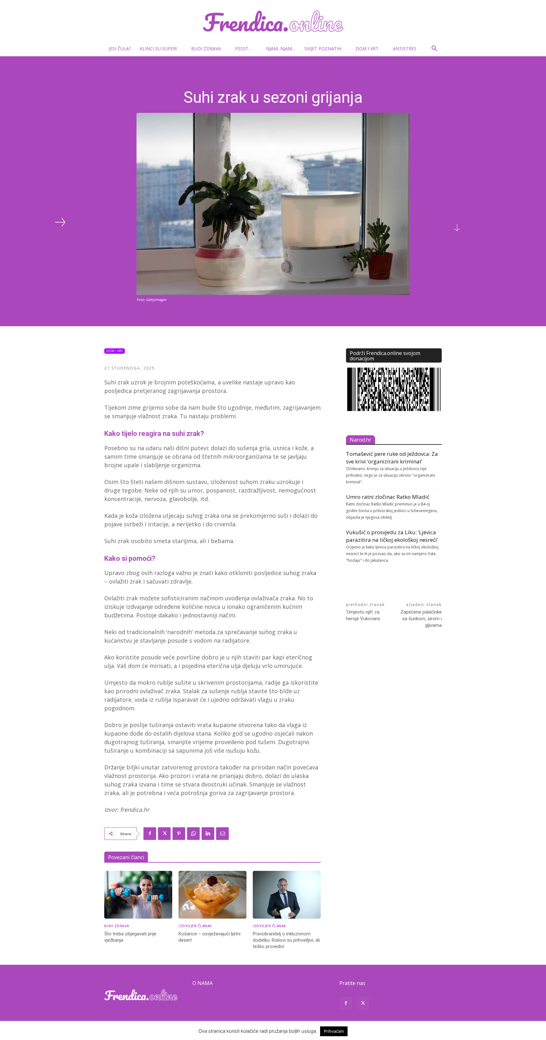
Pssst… (243, 49)
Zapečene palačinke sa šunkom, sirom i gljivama (421, 618)
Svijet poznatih (322, 49)
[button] (434, 49)
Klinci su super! (158, 49)
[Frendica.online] (273, 21)
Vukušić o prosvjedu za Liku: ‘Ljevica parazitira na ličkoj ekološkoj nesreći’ (392, 536)
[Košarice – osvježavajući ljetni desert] (212, 895)
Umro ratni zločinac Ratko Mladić (387, 496)
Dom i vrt (367, 49)
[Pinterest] (179, 833)
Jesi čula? (120, 49)
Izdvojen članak (195, 925)
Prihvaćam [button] (334, 1031)
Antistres (404, 49)
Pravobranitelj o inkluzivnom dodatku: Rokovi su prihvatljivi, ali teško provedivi (286, 940)
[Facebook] (149, 833)
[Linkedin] (208, 833)
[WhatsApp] (193, 833)
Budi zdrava (206, 49)
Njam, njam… (280, 49)
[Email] (222, 833)
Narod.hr (360, 439)
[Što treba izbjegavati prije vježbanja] (138, 895)
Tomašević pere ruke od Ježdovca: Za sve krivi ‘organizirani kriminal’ (392, 457)
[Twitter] (164, 833)
